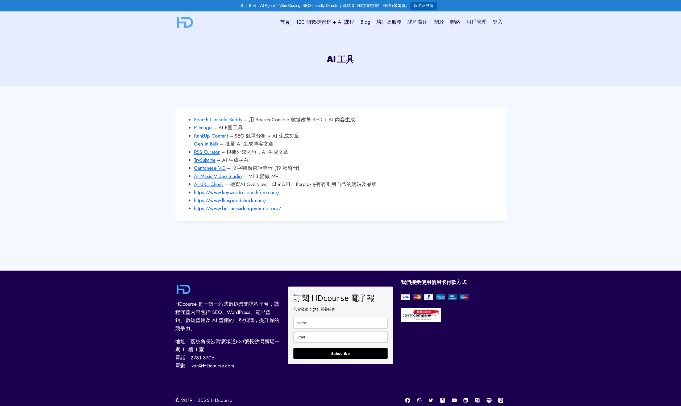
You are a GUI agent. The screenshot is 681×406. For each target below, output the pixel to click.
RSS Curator (207, 152)
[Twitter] (431, 400)
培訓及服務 (389, 22)
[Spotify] (489, 400)
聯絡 (455, 22)
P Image (203, 127)
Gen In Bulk (206, 143)
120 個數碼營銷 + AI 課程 (325, 22)
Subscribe (340, 353)
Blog (365, 22)
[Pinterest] (477, 400)
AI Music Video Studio (218, 176)
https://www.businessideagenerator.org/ (237, 208)
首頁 (285, 22)
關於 (439, 22)
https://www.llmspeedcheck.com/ (230, 200)
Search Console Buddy (218, 119)
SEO (317, 119)
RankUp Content (211, 135)
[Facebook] (408, 400)
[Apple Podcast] (501, 400)
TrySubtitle (204, 160)
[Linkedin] (466, 400)
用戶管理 (476, 22)
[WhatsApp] (419, 400)
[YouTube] (454, 400)
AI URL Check (208, 184)
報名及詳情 (424, 5)
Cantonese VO (210, 168)
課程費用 (418, 22)
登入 (498, 22)
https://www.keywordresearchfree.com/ (237, 192)
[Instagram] (443, 400)
